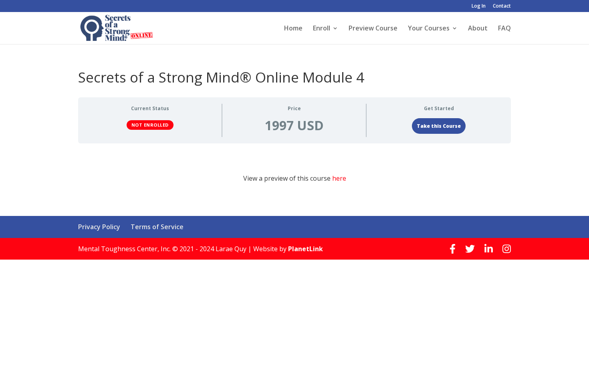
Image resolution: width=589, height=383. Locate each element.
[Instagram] (506, 249)
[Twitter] (470, 249)
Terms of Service (157, 226)
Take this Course (439, 126)
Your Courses (429, 28)
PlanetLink (305, 248)
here (339, 178)
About (478, 28)
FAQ (504, 28)
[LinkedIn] (488, 249)
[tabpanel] (294, 175)
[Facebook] (453, 249)
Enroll (321, 28)
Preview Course (373, 28)
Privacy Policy (99, 226)
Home (293, 28)
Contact (502, 6)
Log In (479, 6)
